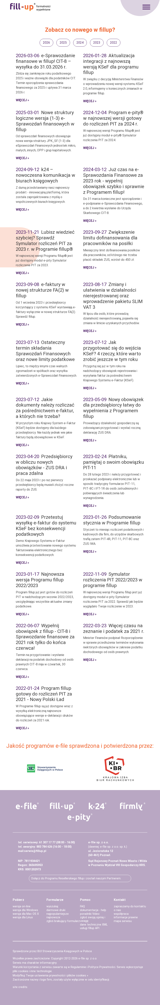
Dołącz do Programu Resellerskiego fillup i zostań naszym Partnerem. (76, 878)
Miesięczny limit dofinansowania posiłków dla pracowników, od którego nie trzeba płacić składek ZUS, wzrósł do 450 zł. (111, 255)
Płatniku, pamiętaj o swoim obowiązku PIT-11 (113, 462)
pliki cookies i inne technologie (32, 971)
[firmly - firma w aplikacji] (132, 806)
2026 (46, 42)
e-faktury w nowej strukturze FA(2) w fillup (42, 290)
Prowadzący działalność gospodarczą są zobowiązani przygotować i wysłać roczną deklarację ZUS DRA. (111, 427)
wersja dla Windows (25, 910)
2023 (96, 42)
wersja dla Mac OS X (26, 914)
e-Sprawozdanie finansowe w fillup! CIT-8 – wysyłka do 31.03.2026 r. (45, 61)
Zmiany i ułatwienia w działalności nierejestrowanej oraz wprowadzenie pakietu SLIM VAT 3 (113, 296)
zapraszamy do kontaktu (130, 906)
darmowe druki (55, 910)
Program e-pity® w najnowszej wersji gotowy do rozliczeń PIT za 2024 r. (113, 118)
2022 (113, 42)
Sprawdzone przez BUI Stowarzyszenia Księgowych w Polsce (52, 951)
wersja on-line (21, 906)
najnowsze (53, 917)
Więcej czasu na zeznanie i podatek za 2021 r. (113, 628)
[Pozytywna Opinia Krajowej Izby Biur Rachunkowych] (115, 768)
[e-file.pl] (27, 806)
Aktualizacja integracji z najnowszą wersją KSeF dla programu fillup (111, 64)
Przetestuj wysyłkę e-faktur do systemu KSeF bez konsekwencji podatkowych (46, 525)
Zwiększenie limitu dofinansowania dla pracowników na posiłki (110, 237)
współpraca (121, 914)
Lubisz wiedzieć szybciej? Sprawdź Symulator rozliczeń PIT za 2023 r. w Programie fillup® (45, 240)
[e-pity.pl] (80, 817)
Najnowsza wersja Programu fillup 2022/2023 (40, 579)
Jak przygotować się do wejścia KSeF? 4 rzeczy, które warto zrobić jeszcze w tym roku (112, 351)
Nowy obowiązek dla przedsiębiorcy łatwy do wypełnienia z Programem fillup (113, 408)
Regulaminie (78, 967)
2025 (63, 42)
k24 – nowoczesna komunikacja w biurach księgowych (45, 175)
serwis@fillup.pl (35, 851)
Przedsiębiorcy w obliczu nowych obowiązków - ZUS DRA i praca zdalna (44, 465)
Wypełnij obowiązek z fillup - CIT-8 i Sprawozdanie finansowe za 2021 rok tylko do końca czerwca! (45, 637)
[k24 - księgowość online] (97, 806)
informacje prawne (126, 917)
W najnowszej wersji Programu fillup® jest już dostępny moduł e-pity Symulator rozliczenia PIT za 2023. (44, 260)
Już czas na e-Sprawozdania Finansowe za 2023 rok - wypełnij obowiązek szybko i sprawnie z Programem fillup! (113, 181)
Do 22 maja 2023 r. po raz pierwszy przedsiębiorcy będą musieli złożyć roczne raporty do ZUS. (45, 484)
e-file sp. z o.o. (87, 958)
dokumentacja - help (93, 910)
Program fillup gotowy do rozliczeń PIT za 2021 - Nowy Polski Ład (44, 694)
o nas (117, 910)
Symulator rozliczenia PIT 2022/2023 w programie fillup (112, 579)
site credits (20, 987)
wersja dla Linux (23, 917)
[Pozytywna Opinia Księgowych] (45, 768)
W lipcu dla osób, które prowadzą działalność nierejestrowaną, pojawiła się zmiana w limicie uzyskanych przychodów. (111, 318)
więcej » (22, 100)
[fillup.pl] (62, 806)
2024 (80, 42)
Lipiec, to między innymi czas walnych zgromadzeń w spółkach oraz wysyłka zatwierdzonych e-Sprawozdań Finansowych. (46, 370)
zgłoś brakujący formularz (63, 921)
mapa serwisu (123, 921)
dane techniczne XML (94, 924)
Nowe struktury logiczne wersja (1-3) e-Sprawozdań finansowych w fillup (45, 121)
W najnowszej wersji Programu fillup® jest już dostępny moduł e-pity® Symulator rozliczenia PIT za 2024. (111, 135)
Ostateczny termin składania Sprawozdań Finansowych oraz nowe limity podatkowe (45, 351)
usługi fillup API (89, 928)
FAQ (82, 906)
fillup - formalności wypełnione (30, 7)
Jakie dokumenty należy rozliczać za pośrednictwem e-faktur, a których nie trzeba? (45, 408)
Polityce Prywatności (101, 967)
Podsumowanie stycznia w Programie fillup (112, 520)
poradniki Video (90, 914)
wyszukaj (52, 906)
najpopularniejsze (57, 914)
